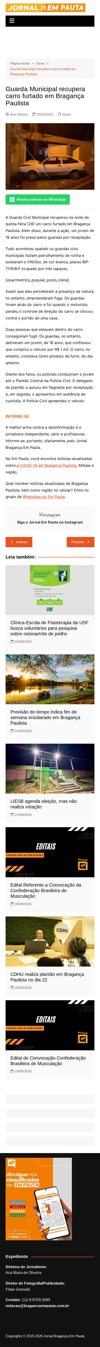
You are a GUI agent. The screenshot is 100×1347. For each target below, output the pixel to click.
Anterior (22, 542)
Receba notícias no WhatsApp (41, 199)
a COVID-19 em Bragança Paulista (46, 465)
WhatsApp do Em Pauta (44, 496)
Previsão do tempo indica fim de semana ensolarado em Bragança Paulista (45, 717)
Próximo (77, 542)
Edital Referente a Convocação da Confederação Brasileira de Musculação (45, 890)
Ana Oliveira (19, 114)
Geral (66, 114)
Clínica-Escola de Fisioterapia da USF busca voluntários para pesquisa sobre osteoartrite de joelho (49, 628)
